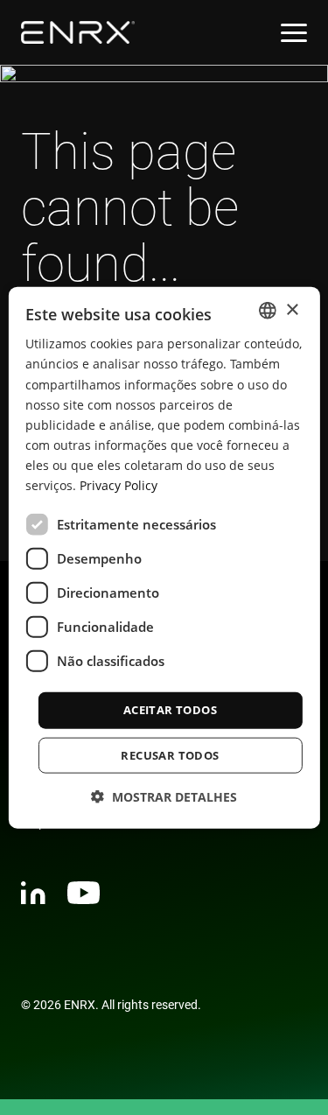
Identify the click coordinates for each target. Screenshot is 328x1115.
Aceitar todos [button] (170, 710)
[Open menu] (294, 33)
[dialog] (163, 558)
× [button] (291, 309)
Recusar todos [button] (170, 754)
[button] (164, 796)
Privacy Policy (118, 485)
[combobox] (267, 310)
